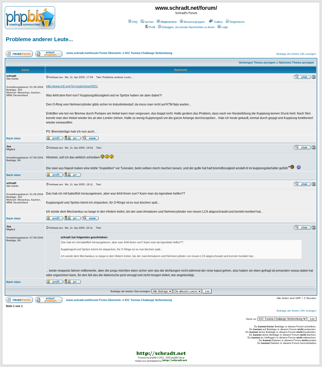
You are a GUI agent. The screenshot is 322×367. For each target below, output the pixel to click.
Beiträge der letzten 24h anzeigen (296, 53)
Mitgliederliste (168, 21)
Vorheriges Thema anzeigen (257, 62)
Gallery (218, 21)
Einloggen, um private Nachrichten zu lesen (188, 27)
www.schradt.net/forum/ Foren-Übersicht (93, 52)
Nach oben (13, 138)
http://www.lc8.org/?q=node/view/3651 (72, 86)
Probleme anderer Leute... (39, 39)
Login (224, 27)
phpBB (153, 357)
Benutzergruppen (194, 21)
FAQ (135, 21)
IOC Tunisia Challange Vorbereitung (148, 52)
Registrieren (237, 21)
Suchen (149, 21)
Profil (152, 27)
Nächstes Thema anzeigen (296, 62)
